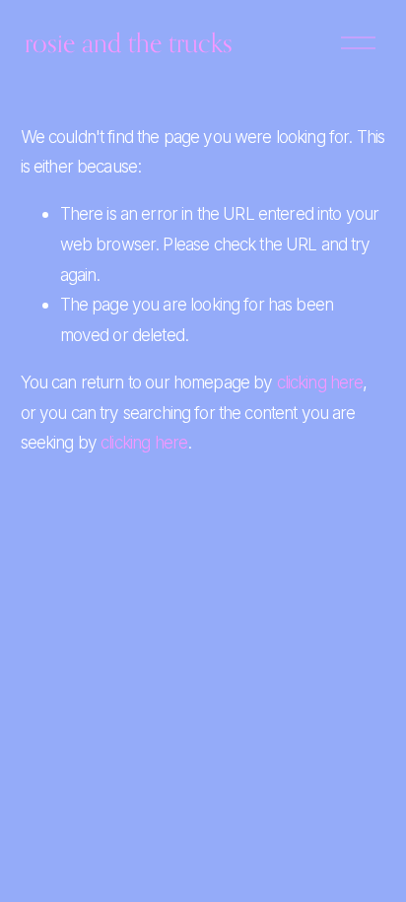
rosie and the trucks (129, 42)
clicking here (320, 382)
